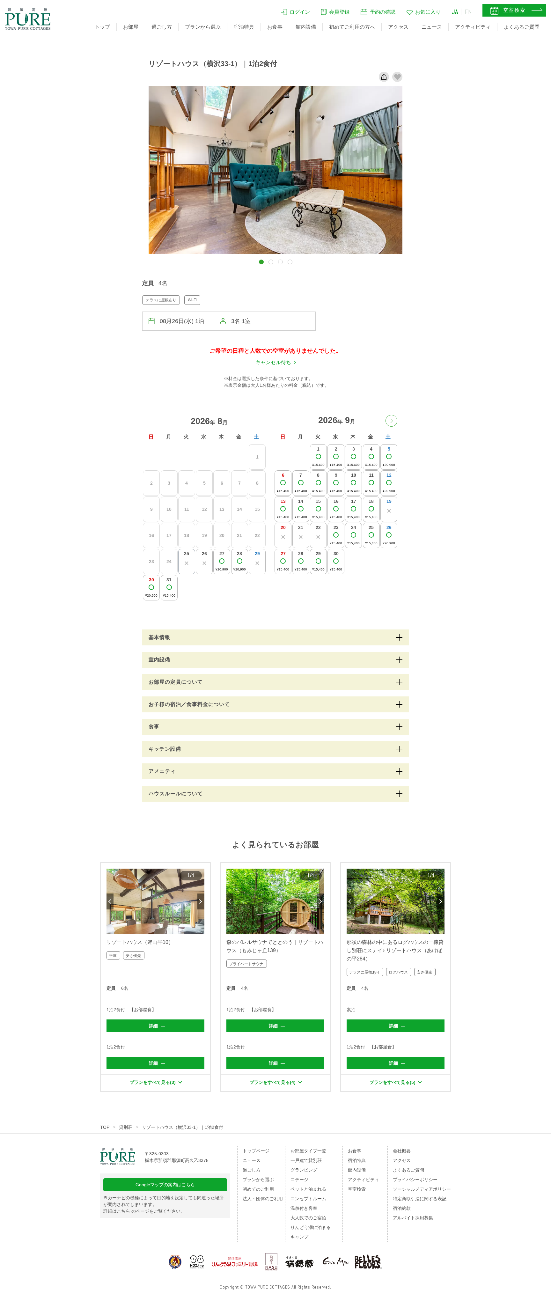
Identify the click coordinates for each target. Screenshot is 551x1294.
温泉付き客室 (303, 1208)
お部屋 (130, 27)
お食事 (275, 27)
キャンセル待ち (273, 362)
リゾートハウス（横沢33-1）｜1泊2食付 (182, 1127)
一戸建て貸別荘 (306, 1160)
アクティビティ (473, 27)
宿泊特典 (244, 27)
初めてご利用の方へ (352, 27)
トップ (102, 27)
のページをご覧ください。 (144, 1211)
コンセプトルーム (308, 1198)
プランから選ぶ (203, 27)
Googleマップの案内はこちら (165, 1184)
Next (200, 901)
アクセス (398, 27)
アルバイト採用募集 (413, 1217)
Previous (110, 901)
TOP (104, 1127)
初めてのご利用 (258, 1189)
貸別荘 (125, 1127)
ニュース (432, 27)
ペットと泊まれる (308, 1189)
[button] (261, 262)
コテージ (299, 1179)
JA (455, 12)
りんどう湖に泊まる (310, 1227)
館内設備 (306, 27)
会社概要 (402, 1150)
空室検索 (357, 1189)
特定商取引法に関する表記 (419, 1198)
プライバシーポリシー (415, 1179)
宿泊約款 (402, 1208)
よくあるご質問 (522, 27)
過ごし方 (161, 27)
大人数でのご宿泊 (308, 1217)
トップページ (256, 1150)
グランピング (303, 1170)
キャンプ (299, 1236)
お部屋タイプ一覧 (308, 1150)
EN (468, 12)
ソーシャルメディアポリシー (422, 1189)
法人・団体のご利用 (263, 1198)
